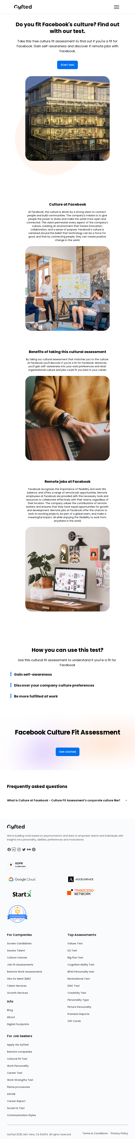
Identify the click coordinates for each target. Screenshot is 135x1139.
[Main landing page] (24, 7)
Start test (67, 65)
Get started (67, 752)
